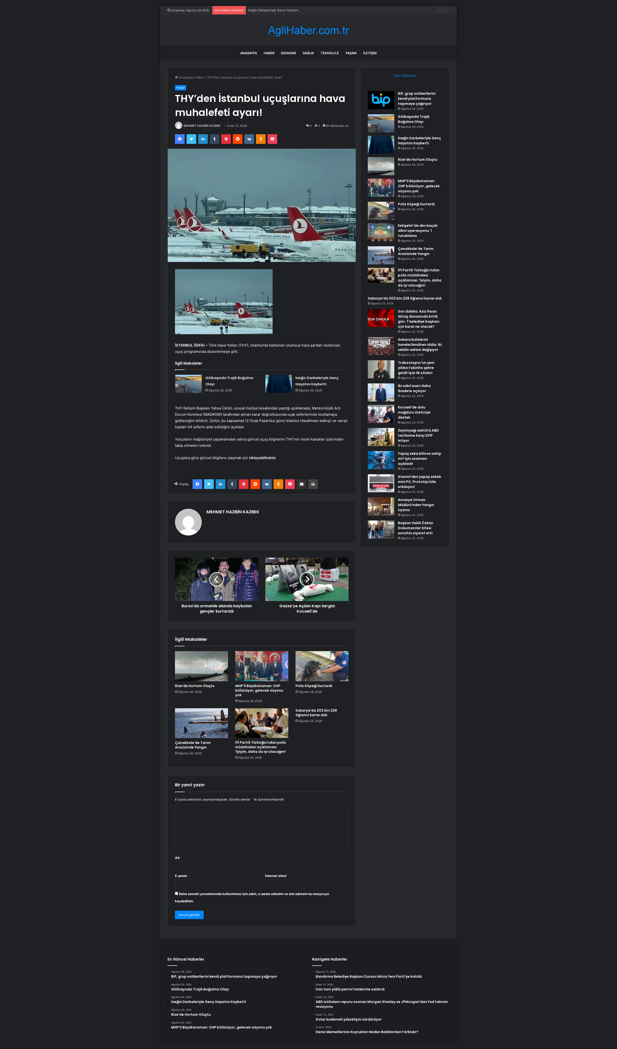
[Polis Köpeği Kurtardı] (322, 666)
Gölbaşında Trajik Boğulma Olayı (413, 119)
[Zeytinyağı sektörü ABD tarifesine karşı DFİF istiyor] (381, 437)
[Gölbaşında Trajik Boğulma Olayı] (188, 384)
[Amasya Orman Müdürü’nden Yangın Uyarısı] (381, 506)
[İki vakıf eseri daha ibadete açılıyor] (381, 392)
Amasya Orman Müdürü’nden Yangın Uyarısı (416, 504)
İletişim (370, 53)
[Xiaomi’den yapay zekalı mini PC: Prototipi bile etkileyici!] (381, 483)
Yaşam (350, 53)
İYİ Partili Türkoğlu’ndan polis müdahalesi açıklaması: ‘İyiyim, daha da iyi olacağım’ (260, 747)
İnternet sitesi (276, 876)
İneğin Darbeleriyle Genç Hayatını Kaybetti (279, 10)
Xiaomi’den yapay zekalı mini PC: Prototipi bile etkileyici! (419, 481)
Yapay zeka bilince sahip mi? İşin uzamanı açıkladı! (419, 458)
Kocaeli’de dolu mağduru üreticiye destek (414, 412)
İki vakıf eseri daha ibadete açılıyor (414, 388)
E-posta (182, 876)
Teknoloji (330, 53)
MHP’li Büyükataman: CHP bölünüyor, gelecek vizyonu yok (259, 690)
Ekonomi (288, 53)
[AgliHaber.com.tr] (308, 30)
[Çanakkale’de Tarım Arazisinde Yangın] (201, 723)
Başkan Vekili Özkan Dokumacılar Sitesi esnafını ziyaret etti (415, 528)
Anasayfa (248, 53)
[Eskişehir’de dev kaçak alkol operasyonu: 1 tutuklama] (381, 232)
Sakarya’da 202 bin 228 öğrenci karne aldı (316, 712)
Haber (269, 53)
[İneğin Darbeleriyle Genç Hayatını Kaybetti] (278, 384)
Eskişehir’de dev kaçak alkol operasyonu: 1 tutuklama (417, 230)
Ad (178, 858)
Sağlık (308, 53)
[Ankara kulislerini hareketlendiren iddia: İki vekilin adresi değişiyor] (381, 346)
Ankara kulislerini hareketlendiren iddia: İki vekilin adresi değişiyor (420, 344)
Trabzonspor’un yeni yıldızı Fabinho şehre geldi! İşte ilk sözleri (416, 367)
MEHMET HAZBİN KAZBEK (202, 125)
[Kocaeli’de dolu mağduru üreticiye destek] (381, 414)
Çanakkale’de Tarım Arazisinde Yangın (193, 745)
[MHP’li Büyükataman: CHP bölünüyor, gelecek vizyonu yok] (261, 666)
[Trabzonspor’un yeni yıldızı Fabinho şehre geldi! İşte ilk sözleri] (381, 369)
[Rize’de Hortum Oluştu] (201, 666)
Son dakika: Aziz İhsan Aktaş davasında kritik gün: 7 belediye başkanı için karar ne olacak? (418, 319)
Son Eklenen (405, 75)
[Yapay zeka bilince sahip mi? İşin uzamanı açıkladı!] (381, 460)
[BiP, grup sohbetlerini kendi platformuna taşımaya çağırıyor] (381, 100)
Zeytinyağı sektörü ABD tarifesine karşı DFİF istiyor (418, 435)
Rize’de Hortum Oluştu (195, 685)
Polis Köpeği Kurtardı (313, 685)
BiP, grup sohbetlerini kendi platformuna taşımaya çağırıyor (417, 98)
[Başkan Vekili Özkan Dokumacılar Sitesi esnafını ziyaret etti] (381, 530)
